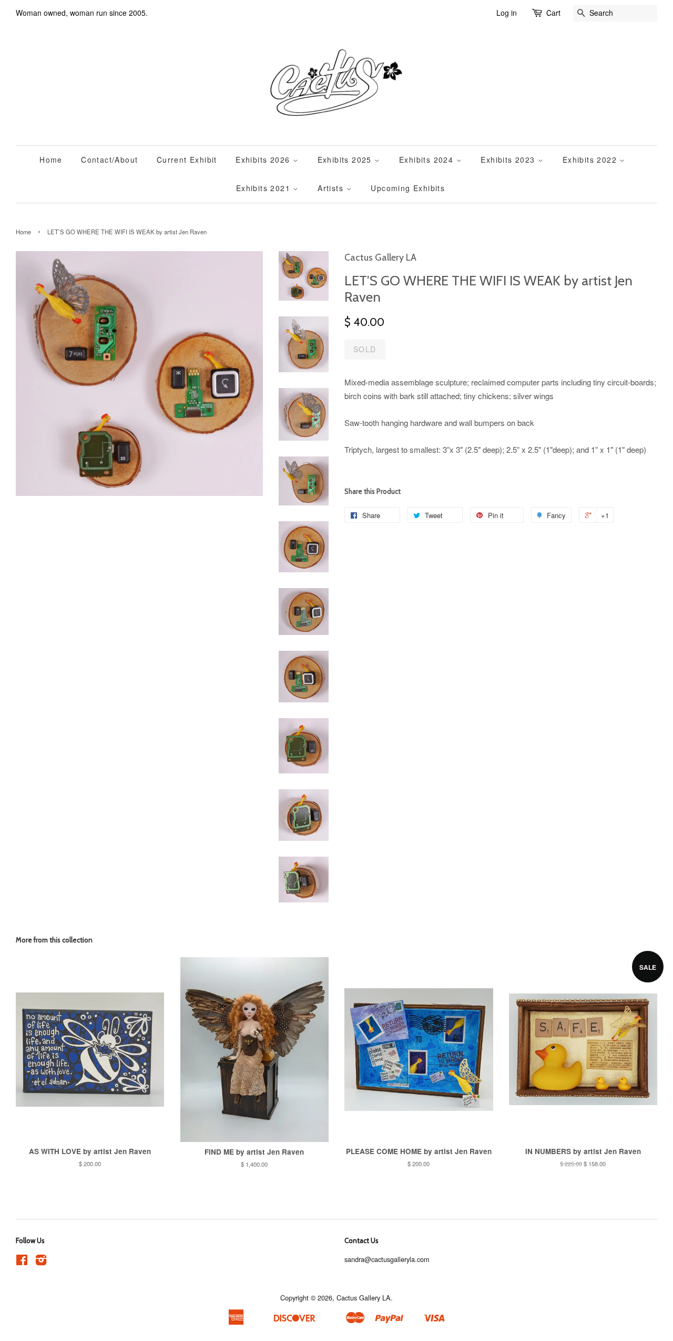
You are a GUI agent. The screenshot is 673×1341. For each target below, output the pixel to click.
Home (51, 159)
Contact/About (109, 159)
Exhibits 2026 (264, 159)
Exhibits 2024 (427, 159)
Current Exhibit (187, 159)
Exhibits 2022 (591, 159)
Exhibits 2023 (509, 159)
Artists (332, 188)
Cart (553, 12)
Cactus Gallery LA (363, 1298)
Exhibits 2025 (346, 159)
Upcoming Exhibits (408, 188)
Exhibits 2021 (264, 188)
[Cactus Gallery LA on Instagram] (41, 1262)
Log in (506, 12)
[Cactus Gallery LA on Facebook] (22, 1262)
